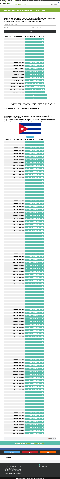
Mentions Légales (18, 478)
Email (48, 452)
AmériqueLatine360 (24, 0)
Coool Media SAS (24, 477)
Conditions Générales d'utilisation (25, 478)
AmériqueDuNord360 (31, 0)
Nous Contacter (42, 478)
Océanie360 (37, 0)
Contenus (20, 4)
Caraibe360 (14, 0)
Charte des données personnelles (35, 478)
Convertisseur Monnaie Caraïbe (24, 443)
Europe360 (18, 0)
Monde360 (2, 0)
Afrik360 (6, 0)
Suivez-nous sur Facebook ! (43, 466)
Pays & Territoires (14, 4)
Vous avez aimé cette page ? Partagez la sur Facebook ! (30, 448)
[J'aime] (50, 10)
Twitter (12, 452)
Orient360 (41, 0)
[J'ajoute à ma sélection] (52, 10)
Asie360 (10, 0)
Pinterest (30, 452)
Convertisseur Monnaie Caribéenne (37, 443)
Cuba (17, 443)
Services (24, 4)
